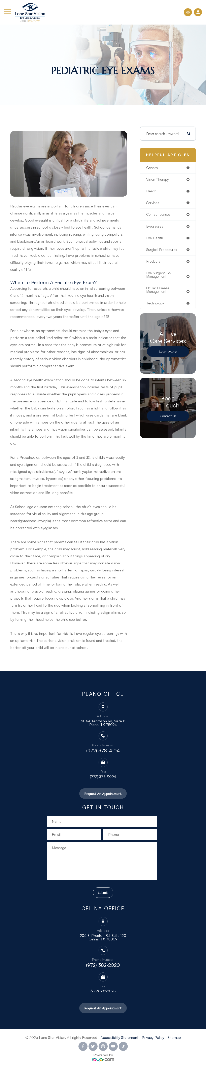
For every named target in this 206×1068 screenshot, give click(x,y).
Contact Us (168, 416)
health (151, 191)
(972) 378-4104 (103, 750)
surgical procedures (161, 249)
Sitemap (174, 1037)
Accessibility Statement (119, 1037)
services (152, 203)
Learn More (168, 351)
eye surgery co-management (159, 274)
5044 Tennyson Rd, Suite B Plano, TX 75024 (103, 723)
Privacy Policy (153, 1037)
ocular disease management (157, 290)
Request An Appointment (103, 794)
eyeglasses (154, 226)
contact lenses (158, 214)
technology (155, 303)
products (153, 261)
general (152, 168)
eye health (154, 238)
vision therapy (157, 179)
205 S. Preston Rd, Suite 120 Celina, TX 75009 (103, 937)
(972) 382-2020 (103, 965)
